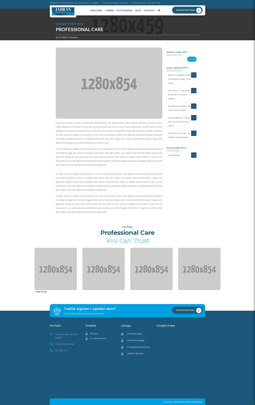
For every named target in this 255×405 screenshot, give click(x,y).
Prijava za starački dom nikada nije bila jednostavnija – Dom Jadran (180, 79)
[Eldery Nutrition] (56, 269)
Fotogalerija (124, 10)
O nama (109, 10)
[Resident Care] (103, 269)
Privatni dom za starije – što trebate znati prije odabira (179, 135)
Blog (138, 10)
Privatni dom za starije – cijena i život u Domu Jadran (180, 108)
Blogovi (94, 333)
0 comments (73, 37)
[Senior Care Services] (151, 269)
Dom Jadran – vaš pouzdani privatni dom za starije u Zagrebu (179, 94)
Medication (65, 295)
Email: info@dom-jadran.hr (116, 3)
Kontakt (149, 10)
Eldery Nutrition (55, 291)
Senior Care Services (151, 291)
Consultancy (98, 295)
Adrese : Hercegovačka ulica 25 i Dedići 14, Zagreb (75, 3)
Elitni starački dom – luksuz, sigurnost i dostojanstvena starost (179, 122)
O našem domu (98, 338)
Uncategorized (173, 155)
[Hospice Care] (199, 269)
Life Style (45, 295)
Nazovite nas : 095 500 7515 (147, 3)
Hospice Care (199, 291)
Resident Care (103, 291)
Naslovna (96, 10)
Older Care (109, 295)
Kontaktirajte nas (185, 10)
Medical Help (55, 295)
